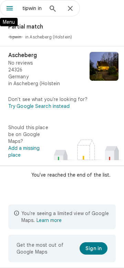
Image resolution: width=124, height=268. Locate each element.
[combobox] (32, 8)
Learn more (49, 220)
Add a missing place (24, 151)
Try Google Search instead (39, 106)
